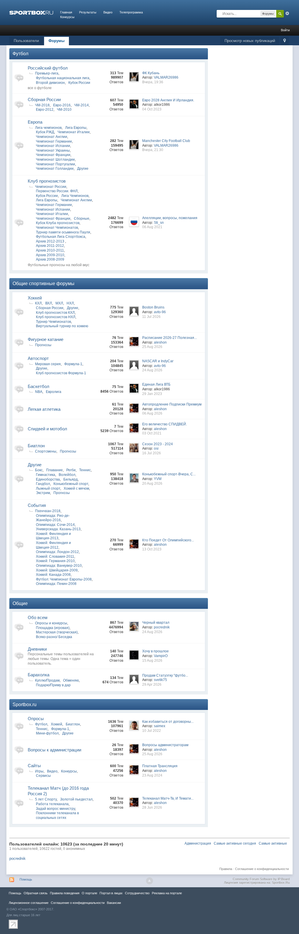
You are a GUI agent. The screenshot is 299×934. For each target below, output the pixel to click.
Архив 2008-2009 (50, 259)
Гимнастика (45, 475)
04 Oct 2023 (151, 109)
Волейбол (67, 475)
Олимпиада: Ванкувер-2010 (59, 566)
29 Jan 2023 (152, 394)
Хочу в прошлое (155, 651)
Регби (71, 470)
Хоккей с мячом (76, 488)
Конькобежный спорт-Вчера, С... (169, 474)
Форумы (56, 41)
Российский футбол (48, 67)
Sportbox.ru (24, 704)
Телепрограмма (131, 12)
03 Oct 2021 (151, 433)
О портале (89, 893)
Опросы (36, 718)
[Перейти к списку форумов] (31, 12)
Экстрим (43, 493)
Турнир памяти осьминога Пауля (63, 232)
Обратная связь (36, 893)
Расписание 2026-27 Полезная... (169, 338)
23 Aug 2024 (152, 775)
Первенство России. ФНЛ (57, 191)
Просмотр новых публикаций (250, 41)
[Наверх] (149, 880)
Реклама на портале (167, 893)
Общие (20, 603)
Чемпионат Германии (54, 141)
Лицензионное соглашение (28, 902)
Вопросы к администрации (54, 749)
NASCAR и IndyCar (157, 361)
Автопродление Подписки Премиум (171, 404)
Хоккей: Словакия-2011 (55, 556)
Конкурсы (67, 17)
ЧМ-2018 (42, 105)
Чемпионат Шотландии (55, 159)
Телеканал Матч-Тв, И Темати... (168, 798)
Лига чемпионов (48, 128)
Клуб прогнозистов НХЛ (55, 317)
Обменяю (71, 680)
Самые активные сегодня (235, 843)
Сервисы (43, 776)
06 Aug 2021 (152, 227)
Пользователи (26, 41)
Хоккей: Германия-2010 (55, 561)
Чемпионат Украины (53, 150)
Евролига (53, 392)
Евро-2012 (44, 110)
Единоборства (48, 479)
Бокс (39, 470)
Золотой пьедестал (76, 799)
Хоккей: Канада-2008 (53, 575)
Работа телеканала (52, 804)
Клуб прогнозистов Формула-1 (61, 373)
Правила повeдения (64, 893)
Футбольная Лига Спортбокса (60, 237)
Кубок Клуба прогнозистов (57, 223)
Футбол (20, 53)
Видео (107, 12)
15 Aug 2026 (152, 661)
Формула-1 (73, 364)
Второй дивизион (50, 83)
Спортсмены (45, 451)
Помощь (26, 879)
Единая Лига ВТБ (156, 384)
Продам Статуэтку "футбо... (165, 675)
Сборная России (44, 99)
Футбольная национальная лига (62, 78)
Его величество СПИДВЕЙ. (164, 424)
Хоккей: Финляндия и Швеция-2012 (53, 545)
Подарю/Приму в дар (53, 685)
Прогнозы (43, 345)
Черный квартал (155, 623)
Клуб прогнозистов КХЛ (55, 313)
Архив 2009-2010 (50, 255)
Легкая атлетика (44, 409)
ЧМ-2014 (81, 105)
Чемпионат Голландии (55, 169)
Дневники (37, 649)
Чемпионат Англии (51, 137)
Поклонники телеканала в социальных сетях (57, 815)
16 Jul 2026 (151, 453)
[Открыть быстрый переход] (284, 41)
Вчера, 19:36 (152, 82)
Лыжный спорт (48, 488)
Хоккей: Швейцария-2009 (57, 570)
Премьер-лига (46, 73)
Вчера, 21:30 (152, 150)
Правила (225, 869)
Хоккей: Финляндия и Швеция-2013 (53, 536)
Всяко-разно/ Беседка (54, 637)
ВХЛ (48, 303)
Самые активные (273, 843)
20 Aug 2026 (152, 483)
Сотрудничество (137, 893)
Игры (39, 771)
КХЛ (38, 303)
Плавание (54, 470)
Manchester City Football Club (166, 141)
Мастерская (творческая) (57, 632)
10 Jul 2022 (151, 731)
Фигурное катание (45, 339)
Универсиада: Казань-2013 (58, 529)
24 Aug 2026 (152, 370)
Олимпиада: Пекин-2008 (56, 584)
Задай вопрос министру (55, 809)
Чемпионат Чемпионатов (57, 228)
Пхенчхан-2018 (47, 511)
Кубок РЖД (45, 132)
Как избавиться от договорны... (168, 722)
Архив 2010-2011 (50, 250)
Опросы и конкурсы (51, 623)
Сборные (81, 218)
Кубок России (79, 83)
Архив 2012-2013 (50, 241)
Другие (82, 169)
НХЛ (70, 303)
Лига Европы (75, 128)
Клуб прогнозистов (47, 181)
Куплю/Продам (47, 680)
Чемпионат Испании (53, 146)
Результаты (87, 12)
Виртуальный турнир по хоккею (62, 326)
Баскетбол (38, 386)
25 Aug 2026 (152, 347)
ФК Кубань (150, 73)
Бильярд (70, 479)
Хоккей (35, 297)
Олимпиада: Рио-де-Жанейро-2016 (53, 518)
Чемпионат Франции (53, 155)
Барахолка (38, 674)
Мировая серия (48, 364)
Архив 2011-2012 (50, 246)
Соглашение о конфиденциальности (262, 869)
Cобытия (37, 505)
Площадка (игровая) (52, 628)
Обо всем (37, 617)
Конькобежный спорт (70, 484)
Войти (285, 30)
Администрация (198, 843)
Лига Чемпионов (74, 196)
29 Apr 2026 (151, 684)
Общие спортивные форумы (43, 283)
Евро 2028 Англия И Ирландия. (168, 100)
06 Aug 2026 (152, 413)
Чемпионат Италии (74, 132)
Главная (66, 12)
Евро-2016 (62, 105)
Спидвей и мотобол (47, 428)
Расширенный (287, 13)
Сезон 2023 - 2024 (157, 444)
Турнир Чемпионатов (53, 322)
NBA (38, 392)
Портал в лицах (111, 893)
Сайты (34, 765)
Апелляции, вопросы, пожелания (169, 218)
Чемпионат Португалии (55, 164)
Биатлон (36, 445)
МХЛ (59, 303)
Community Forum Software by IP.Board (261, 879)
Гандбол (43, 484)
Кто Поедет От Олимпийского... (168, 540)
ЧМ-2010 (64, 110)
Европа (35, 121)
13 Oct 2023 (151, 549)
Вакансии (114, 902)
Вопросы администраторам (165, 745)
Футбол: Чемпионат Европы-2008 (64, 579)
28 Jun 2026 (152, 807)
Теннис (85, 470)
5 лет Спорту (46, 799)
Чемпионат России (50, 187)
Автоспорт (38, 358)
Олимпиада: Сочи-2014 (55, 525)
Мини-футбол (47, 733)
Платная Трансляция (160, 766)
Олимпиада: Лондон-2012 (57, 552)
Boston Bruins (153, 307)
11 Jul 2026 (151, 317)
